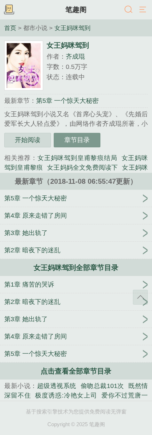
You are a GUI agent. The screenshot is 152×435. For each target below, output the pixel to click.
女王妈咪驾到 (72, 27)
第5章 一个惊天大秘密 (67, 100)
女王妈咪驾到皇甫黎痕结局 (77, 157)
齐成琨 (75, 56)
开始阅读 (27, 139)
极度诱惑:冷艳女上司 (66, 395)
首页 (10, 27)
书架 (9, 10)
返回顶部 (140, 297)
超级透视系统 (56, 385)
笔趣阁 (76, 9)
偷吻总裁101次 (102, 385)
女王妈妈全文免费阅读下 (82, 167)
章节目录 (77, 139)
